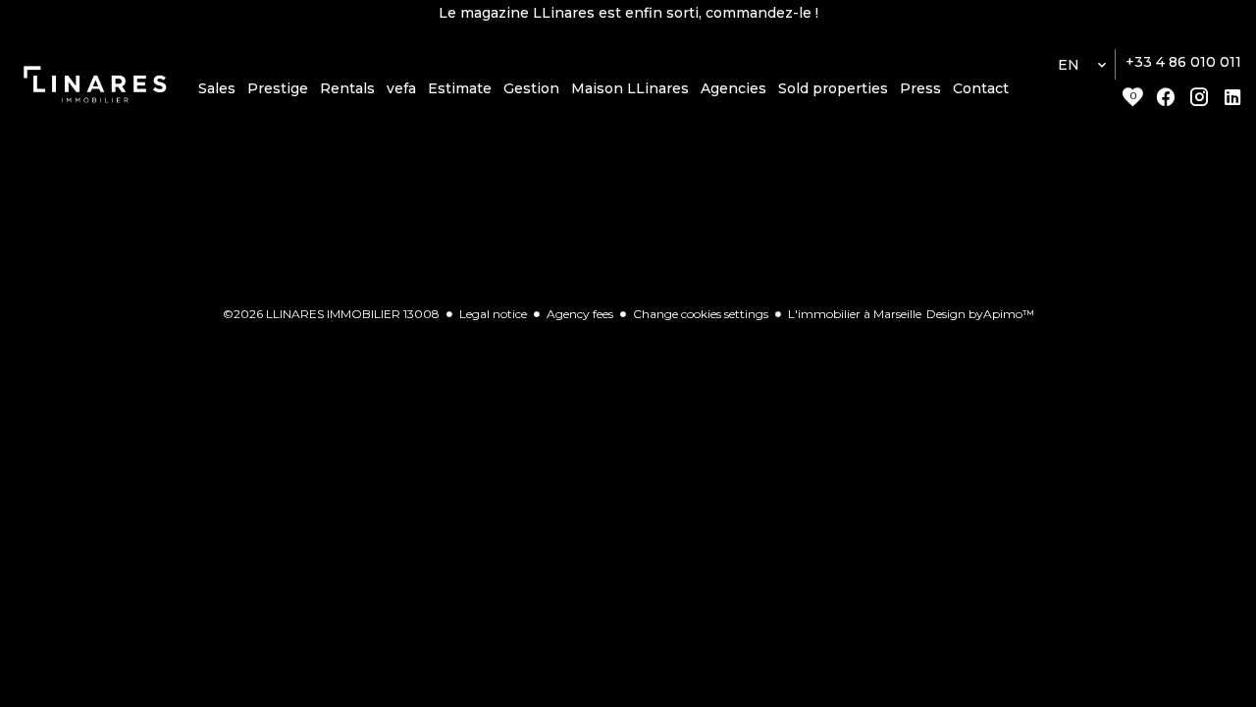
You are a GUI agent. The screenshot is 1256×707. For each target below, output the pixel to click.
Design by (980, 313)
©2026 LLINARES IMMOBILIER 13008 (331, 313)
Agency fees (580, 313)
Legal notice (493, 313)
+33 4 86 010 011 (1183, 62)
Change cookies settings (700, 313)
